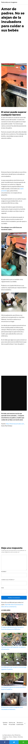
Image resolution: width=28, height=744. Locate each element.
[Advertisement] (14, 48)
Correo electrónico (8, 579)
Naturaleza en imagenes (9, 2)
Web (2, 587)
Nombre (4, 571)
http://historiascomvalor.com (15, 424)
